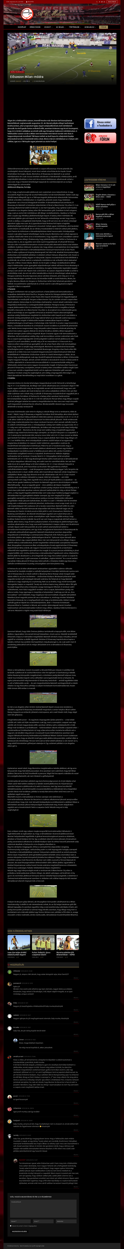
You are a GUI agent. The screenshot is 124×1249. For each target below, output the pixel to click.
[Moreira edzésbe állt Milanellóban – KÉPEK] (67, 942)
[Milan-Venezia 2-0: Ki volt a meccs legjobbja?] (89, 187)
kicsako (16, 1027)
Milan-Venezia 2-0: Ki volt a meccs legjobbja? (105, 186)
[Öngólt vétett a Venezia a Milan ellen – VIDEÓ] (89, 197)
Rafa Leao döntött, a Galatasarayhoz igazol (104, 235)
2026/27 (47, 27)
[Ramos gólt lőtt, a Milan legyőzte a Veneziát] (89, 216)
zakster (16, 1015)
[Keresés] (97, 2)
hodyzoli (16, 1120)
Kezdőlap (22, 27)
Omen (21, 1040)
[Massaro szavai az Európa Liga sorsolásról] (89, 246)
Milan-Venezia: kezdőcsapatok (101, 225)
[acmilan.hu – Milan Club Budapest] (42, 14)
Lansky (16, 1135)
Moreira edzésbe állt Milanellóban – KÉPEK (65, 953)
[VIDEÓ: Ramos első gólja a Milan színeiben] (89, 206)
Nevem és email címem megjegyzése (24, 1226)
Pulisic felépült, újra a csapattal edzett (41, 953)
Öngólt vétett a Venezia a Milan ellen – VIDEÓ (105, 196)
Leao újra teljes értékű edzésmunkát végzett (17, 953)
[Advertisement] (43, 104)
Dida (15, 1003)
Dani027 (18, 81)
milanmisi (17, 1108)
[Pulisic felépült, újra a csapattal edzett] (43, 942)
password (17, 983)
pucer (15, 1096)
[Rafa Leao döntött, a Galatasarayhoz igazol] (89, 236)
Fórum (103, 27)
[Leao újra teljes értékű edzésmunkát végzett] (19, 942)
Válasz (76, 978)
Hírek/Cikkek (35, 27)
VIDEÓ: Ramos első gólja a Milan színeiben (105, 206)
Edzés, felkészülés (17, 72)
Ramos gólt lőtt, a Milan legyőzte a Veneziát (105, 215)
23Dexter (16, 971)
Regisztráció (112, 1)
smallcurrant (18, 1056)
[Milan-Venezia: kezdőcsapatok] (89, 226)
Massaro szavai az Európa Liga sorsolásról (106, 245)
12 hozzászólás (39, 81)
